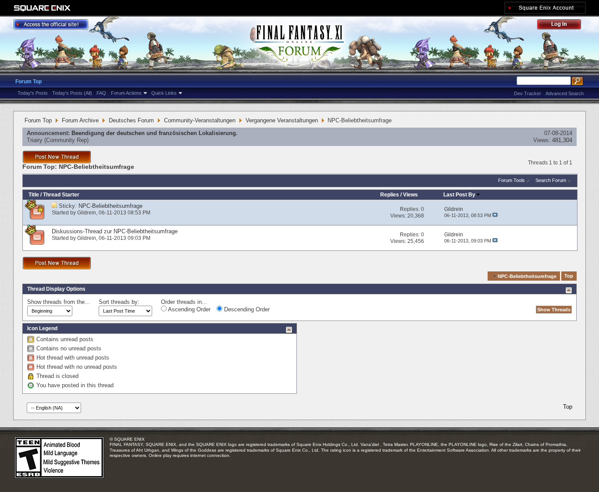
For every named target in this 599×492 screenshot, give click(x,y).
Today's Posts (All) (72, 93)
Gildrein (86, 213)
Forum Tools (511, 180)
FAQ (101, 93)
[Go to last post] (495, 215)
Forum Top (28, 81)
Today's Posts (33, 93)
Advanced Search (565, 93)
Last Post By (459, 195)
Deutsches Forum (131, 120)
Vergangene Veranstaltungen (282, 120)
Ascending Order (188, 309)
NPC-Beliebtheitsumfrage (110, 206)
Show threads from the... (58, 302)
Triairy (35, 140)
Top (568, 276)
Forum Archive (80, 120)
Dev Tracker (527, 93)
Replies (389, 195)
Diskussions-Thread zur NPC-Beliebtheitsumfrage (115, 231)
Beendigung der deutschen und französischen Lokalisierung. (154, 133)
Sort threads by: (119, 302)
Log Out (563, 25)
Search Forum (550, 180)
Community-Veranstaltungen (199, 120)
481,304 (562, 140)
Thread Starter (61, 195)
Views (410, 195)
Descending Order (246, 309)
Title (34, 195)
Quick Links (164, 93)
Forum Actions (126, 93)
